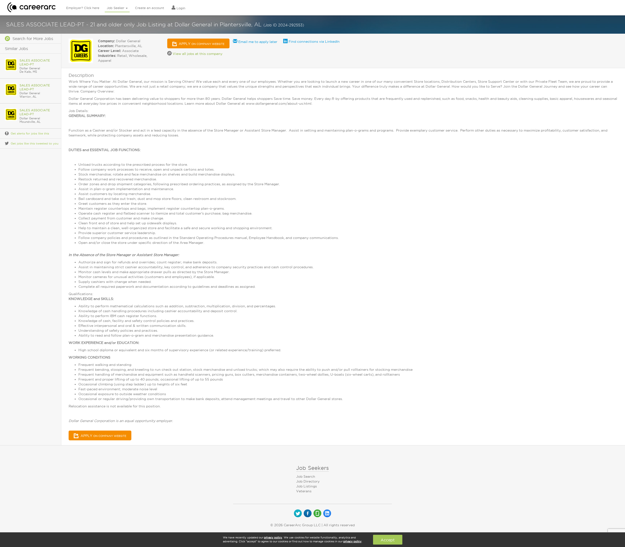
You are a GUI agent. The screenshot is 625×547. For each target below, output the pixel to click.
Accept (388, 540)
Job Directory (308, 481)
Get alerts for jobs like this (30, 133)
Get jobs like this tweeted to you (34, 143)
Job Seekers (312, 468)
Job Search (305, 476)
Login (180, 8)
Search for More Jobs (31, 38)
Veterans (304, 491)
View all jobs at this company (197, 54)
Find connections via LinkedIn (314, 41)
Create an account (149, 8)
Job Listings (306, 486)
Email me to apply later (257, 42)
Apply (201, 44)
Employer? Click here (82, 8)
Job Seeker (116, 8)
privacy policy (273, 537)
